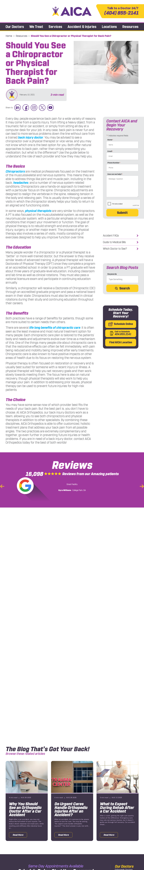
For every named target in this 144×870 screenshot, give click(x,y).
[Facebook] (25, 107)
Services (55, 27)
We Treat (36, 27)
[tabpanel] (26, 801)
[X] (42, 107)
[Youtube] (50, 107)
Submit (122, 213)
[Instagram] (34, 107)
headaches (20, 183)
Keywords (112, 274)
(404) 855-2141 (121, 11)
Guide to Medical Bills (114, 242)
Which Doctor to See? (115, 248)
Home (9, 35)
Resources (130, 27)
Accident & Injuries (82, 27)
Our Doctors (15, 27)
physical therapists (38, 211)
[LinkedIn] (17, 107)
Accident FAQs (111, 235)
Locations (109, 27)
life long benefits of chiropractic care (54, 327)
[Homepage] (71, 11)
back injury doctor (30, 137)
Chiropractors (15, 171)
